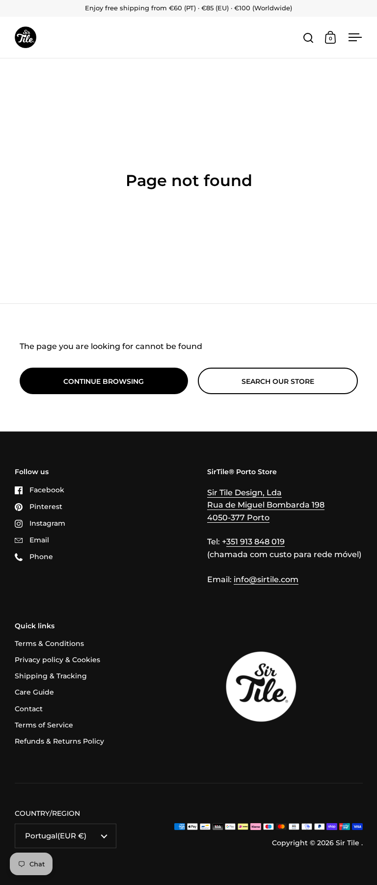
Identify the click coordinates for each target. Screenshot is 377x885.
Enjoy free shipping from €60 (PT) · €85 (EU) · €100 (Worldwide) (188, 8)
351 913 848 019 (255, 541)
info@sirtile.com (266, 579)
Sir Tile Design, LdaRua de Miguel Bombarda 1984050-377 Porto (265, 505)
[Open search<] (308, 37)
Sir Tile (348, 843)
